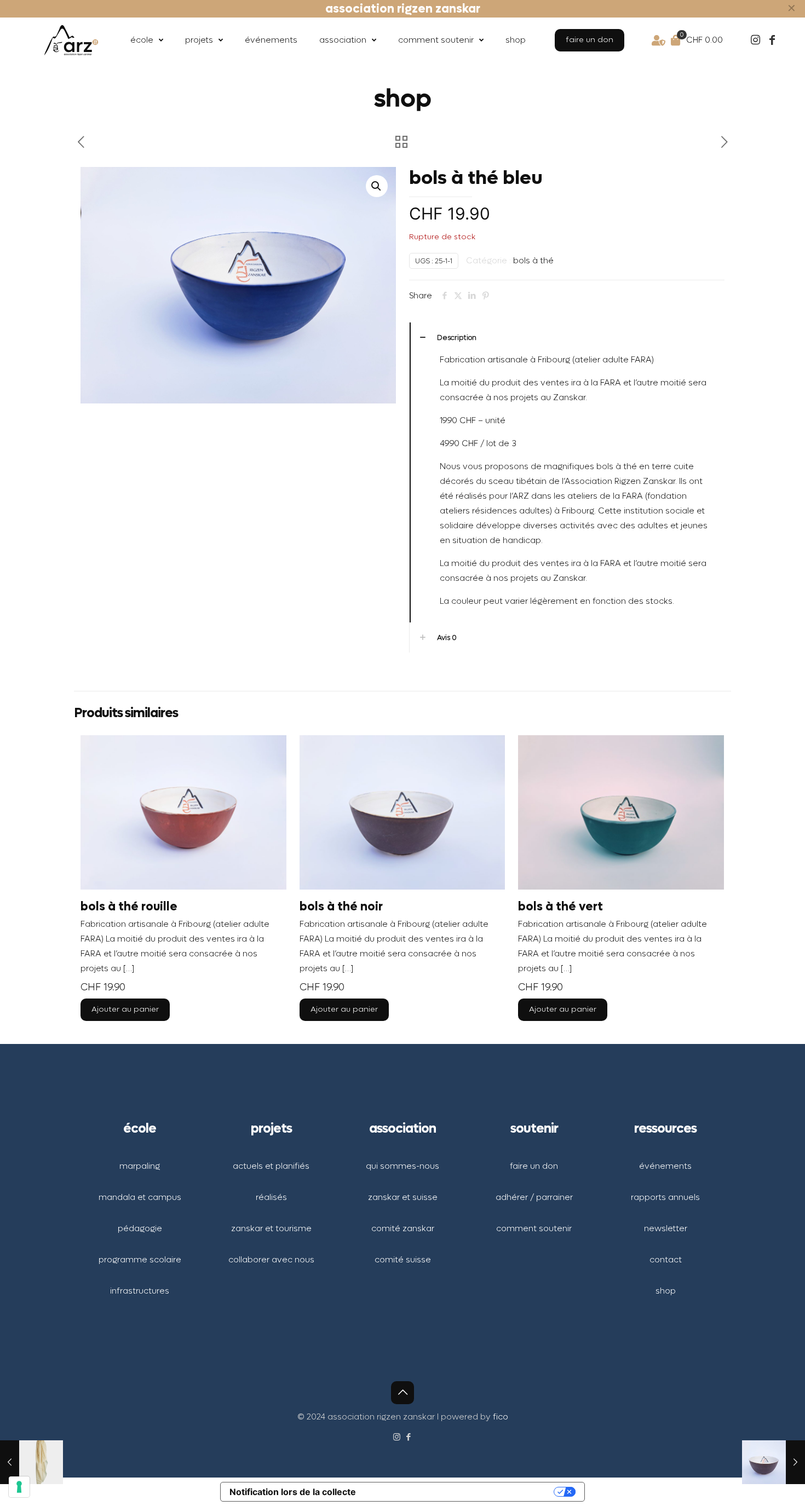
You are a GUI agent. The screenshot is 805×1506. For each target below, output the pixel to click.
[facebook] (772, 40)
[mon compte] (647, 40)
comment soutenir (534, 1228)
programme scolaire (140, 1259)
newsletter (665, 1228)
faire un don (534, 1166)
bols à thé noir (341, 906)
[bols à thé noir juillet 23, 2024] (773, 1462)
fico (500, 1416)
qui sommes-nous (402, 1166)
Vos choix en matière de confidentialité (457, 1491)
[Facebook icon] (408, 1437)
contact (665, 1259)
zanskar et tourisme (271, 1228)
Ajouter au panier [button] (125, 1009)
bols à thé (533, 260)
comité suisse (403, 1259)
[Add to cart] (271, 750)
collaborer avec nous (271, 1259)
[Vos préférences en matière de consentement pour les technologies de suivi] (19, 1486)
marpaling (139, 1166)
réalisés (271, 1197)
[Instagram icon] (397, 1437)
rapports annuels (665, 1197)
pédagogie (140, 1228)
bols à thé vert (560, 906)
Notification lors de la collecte (292, 1491)
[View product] (271, 774)
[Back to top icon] (402, 1392)
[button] (377, 186)
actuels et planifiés (271, 1166)
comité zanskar (402, 1228)
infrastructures (139, 1290)
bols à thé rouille (129, 906)
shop (666, 1290)
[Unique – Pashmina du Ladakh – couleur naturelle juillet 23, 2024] (31, 1462)
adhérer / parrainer (534, 1197)
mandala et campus (140, 1197)
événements (665, 1166)
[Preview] (271, 797)
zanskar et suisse (403, 1197)
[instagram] (744, 40)
